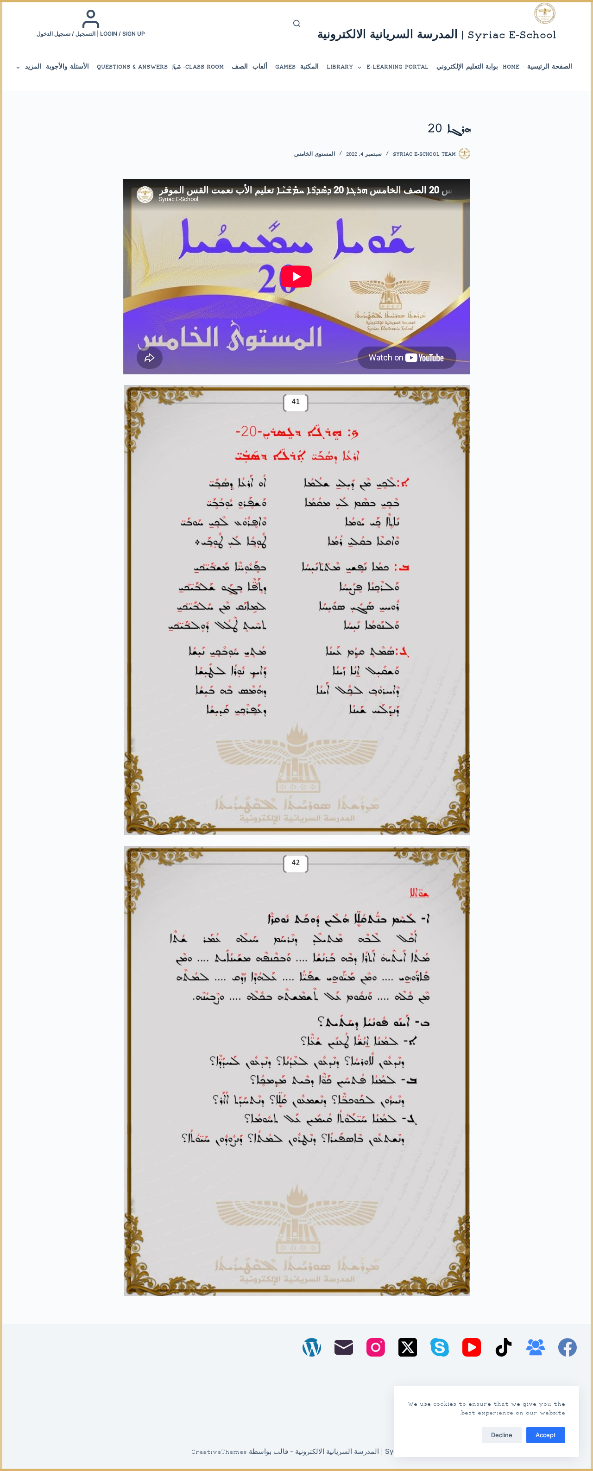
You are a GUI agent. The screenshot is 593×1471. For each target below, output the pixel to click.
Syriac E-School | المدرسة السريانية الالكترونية (436, 35)
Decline (501, 1435)
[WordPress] (312, 1347)
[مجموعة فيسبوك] (535, 1347)
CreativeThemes (219, 1452)
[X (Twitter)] (407, 1347)
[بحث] (296, 23)
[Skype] (439, 1347)
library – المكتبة (326, 66)
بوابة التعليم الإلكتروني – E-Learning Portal (432, 66)
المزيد (33, 66)
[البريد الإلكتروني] (343, 1347)
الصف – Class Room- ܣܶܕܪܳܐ (210, 66)
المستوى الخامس (314, 155)
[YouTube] (471, 1347)
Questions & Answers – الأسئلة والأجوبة (107, 66)
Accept (546, 1435)
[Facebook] (567, 1347)
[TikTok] (503, 1347)
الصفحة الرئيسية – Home (537, 66)
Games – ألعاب (274, 66)
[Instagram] (375, 1347)
